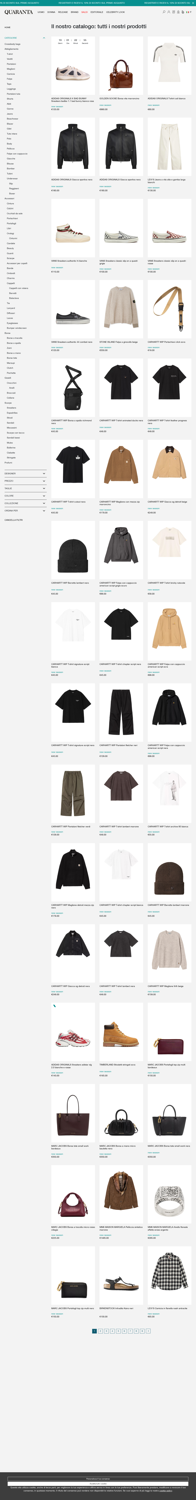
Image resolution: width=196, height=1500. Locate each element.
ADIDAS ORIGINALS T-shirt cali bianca (166, 98)
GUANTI (10, 253)
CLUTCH (10, 368)
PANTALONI (11, 64)
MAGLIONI (11, 69)
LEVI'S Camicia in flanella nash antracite (167, 1308)
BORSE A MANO (14, 353)
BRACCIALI (11, 393)
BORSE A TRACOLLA (14, 338)
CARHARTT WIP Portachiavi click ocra (166, 342)
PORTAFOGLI (11, 223)
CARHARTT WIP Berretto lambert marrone (168, 905)
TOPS (9, 84)
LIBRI (9, 228)
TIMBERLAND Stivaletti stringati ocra (117, 1064)
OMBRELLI (11, 273)
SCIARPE (10, 258)
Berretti (12, 293)
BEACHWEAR (12, 118)
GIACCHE (11, 158)
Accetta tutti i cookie (98, 1484)
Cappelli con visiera (18, 288)
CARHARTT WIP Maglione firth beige (165, 986)
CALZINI (10, 208)
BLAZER (10, 124)
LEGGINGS (11, 89)
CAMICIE (11, 74)
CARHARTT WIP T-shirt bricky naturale (166, 583)
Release (63, 12)
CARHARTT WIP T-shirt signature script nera (72, 745)
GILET (9, 128)
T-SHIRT (10, 54)
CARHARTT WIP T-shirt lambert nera (117, 986)
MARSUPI (11, 363)
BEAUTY (10, 248)
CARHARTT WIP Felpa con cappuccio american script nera (166, 746)
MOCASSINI (12, 427)
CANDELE (11, 243)
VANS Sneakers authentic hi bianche (69, 261)
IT (190, 12)
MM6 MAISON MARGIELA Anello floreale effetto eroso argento (168, 1228)
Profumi (8, 462)
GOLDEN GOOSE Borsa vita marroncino (119, 98)
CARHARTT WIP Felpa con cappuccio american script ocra (166, 665)
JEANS (10, 114)
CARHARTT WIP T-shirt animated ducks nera (121, 420)
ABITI (9, 104)
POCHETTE (11, 373)
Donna (51, 12)
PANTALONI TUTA (13, 94)
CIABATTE (11, 452)
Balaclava (14, 298)
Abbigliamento (11, 49)
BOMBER (11, 168)
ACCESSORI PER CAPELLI (17, 263)
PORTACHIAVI (12, 218)
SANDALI (10, 423)
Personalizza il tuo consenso (98, 1479)
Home (7, 27)
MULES (10, 442)
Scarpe (8, 403)
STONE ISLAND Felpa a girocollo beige (119, 342)
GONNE (10, 108)
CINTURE (10, 203)
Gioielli (8, 378)
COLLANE (10, 398)
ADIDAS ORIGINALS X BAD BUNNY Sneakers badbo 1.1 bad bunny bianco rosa (72, 99)
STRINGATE (11, 457)
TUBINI (10, 173)
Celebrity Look (115, 12)
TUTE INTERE (12, 133)
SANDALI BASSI (13, 437)
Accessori (9, 198)
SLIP (11, 183)
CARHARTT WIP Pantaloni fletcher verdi (70, 826)
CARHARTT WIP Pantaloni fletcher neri (118, 745)
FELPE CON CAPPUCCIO (17, 153)
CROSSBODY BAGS (12, 44)
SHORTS (10, 99)
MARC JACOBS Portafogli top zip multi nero (72, 1308)
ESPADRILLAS (12, 413)
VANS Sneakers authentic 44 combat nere (71, 342)
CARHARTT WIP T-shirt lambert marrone (119, 826)
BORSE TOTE (12, 358)
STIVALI (10, 417)
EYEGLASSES (12, 323)
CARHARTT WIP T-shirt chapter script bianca (121, 905)
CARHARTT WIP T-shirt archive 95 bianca (168, 826)
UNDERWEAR (12, 178)
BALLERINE (11, 447)
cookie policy (165, 1490)
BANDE (10, 268)
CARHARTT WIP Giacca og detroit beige (167, 502)
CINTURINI (13, 238)
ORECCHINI (11, 383)
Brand (74, 12)
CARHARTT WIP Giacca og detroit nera (70, 986)
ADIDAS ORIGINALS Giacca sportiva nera (71, 179)
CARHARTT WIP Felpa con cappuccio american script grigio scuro (118, 584)
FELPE (9, 79)
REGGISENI (14, 188)
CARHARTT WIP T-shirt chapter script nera (120, 664)
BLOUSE (10, 163)
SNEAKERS (11, 408)
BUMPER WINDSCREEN (17, 328)
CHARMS (11, 278)
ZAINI (9, 348)
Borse (7, 333)
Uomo (41, 12)
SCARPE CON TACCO (15, 433)
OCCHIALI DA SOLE (15, 213)
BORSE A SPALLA (14, 343)
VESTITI (10, 59)
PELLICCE (11, 148)
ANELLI (11, 388)
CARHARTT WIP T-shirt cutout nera (68, 502)
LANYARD (11, 308)
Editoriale (97, 12)
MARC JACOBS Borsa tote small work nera (169, 1146)
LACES (10, 318)
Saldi (84, 12)
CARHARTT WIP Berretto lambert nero (70, 583)
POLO (9, 138)
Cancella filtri (14, 520)
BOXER (12, 193)
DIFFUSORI (11, 313)
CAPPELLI (11, 283)
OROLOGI (10, 233)
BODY (9, 143)
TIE (8, 303)
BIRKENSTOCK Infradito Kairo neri (116, 1308)
